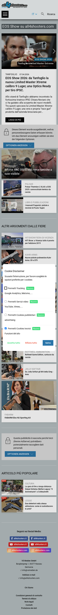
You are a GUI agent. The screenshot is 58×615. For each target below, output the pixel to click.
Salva (48, 343)
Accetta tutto (13, 343)
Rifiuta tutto (31, 343)
